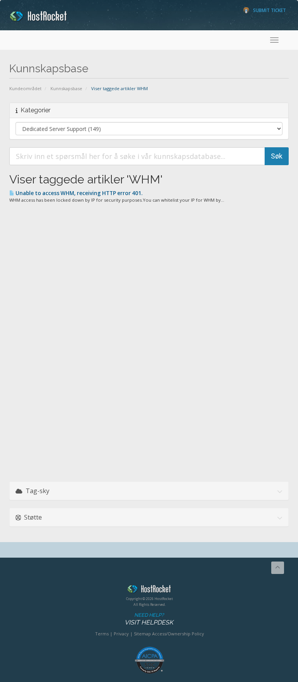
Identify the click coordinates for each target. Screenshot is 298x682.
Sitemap (142, 634)
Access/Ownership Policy (178, 634)
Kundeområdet (25, 88)
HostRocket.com (149, 590)
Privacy (121, 634)
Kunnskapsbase (66, 88)
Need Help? (149, 619)
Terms (102, 634)
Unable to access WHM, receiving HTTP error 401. (78, 193)
